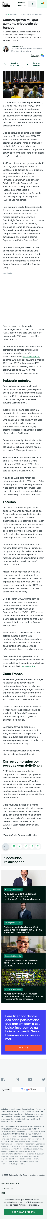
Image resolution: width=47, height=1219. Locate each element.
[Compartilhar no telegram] (25, 846)
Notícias (13, 14)
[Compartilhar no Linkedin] (13, 846)
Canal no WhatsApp (14, 64)
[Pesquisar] (32, 4)
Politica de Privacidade (28, 1205)
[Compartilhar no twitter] (31, 846)
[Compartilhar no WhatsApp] (37, 846)
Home (5, 14)
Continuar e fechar (23, 1212)
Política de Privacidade (10, 1183)
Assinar (23, 1048)
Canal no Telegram (36, 64)
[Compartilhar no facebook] (19, 846)
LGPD (3, 1193)
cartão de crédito (31, 356)
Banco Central (28, 666)
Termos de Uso (7, 1188)
